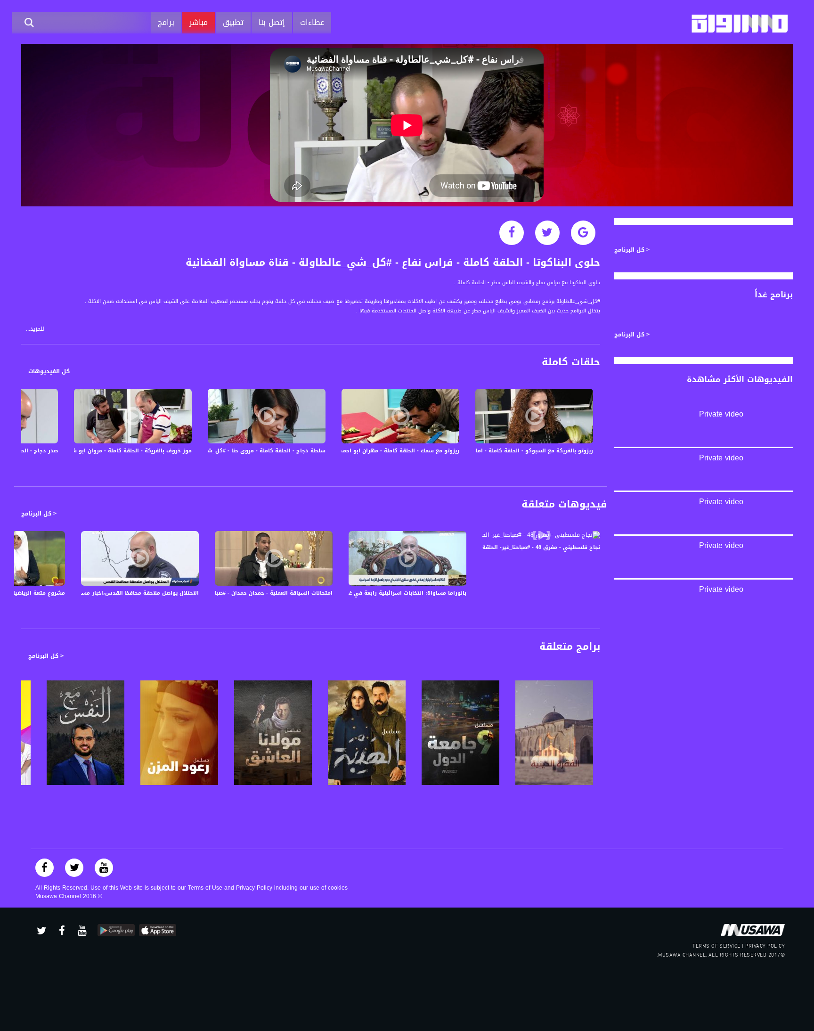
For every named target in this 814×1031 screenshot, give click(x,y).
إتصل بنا (272, 22)
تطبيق (233, 22)
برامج (166, 22)
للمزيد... (35, 329)
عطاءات (312, 22)
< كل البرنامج (39, 513)
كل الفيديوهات (49, 371)
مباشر (198, 22)
